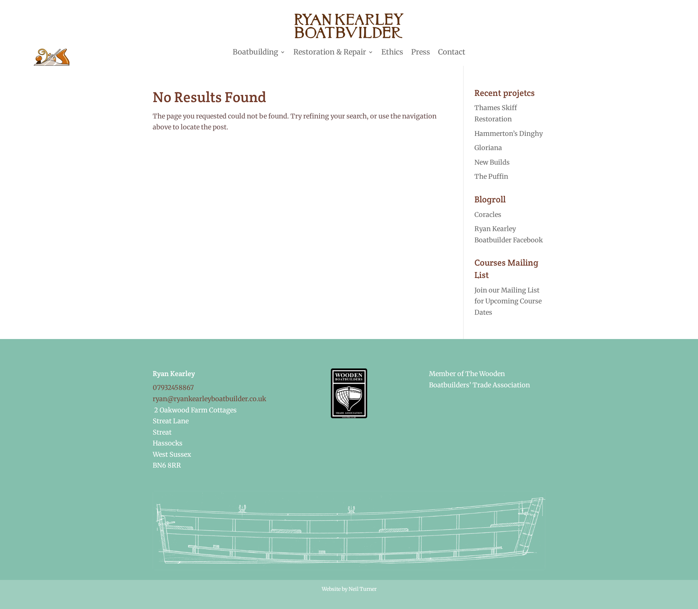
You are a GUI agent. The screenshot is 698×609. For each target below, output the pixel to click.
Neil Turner (363, 589)
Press (420, 51)
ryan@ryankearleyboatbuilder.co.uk (209, 399)
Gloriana (488, 148)
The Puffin (491, 176)
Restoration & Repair (329, 51)
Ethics (392, 51)
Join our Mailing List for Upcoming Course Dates (508, 301)
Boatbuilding (255, 51)
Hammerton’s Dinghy (508, 133)
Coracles (487, 214)
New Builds (492, 162)
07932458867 (173, 387)
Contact (451, 51)
